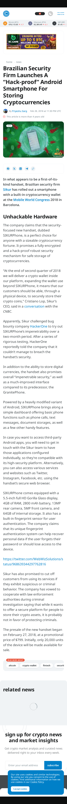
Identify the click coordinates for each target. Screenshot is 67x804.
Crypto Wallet (29, 665)
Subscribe (53, 765)
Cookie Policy (37, 781)
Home (9, 61)
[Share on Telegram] (26, 168)
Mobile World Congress (31, 200)
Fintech (46, 665)
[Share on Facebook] (8, 168)
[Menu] (61, 13)
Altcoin (12, 665)
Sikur (7, 189)
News (19, 61)
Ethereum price (38, 23)
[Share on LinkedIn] (20, 168)
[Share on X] (14, 168)
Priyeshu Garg (19, 111)
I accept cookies (20, 789)
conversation (34, 306)
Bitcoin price (13, 23)
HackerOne (38, 326)
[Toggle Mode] (50, 13)
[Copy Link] (33, 168)
